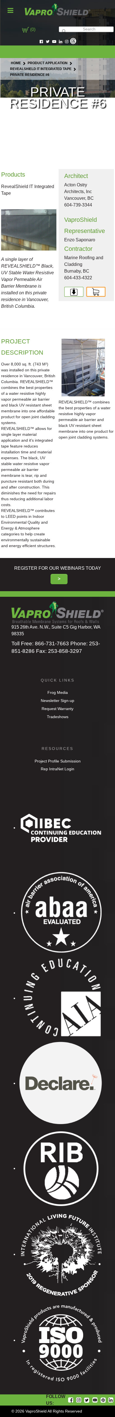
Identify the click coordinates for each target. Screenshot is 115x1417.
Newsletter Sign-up (57, 700)
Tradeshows (57, 716)
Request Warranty (57, 708)
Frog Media (57, 692)
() (32, 29)
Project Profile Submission (58, 761)
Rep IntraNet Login (57, 769)
